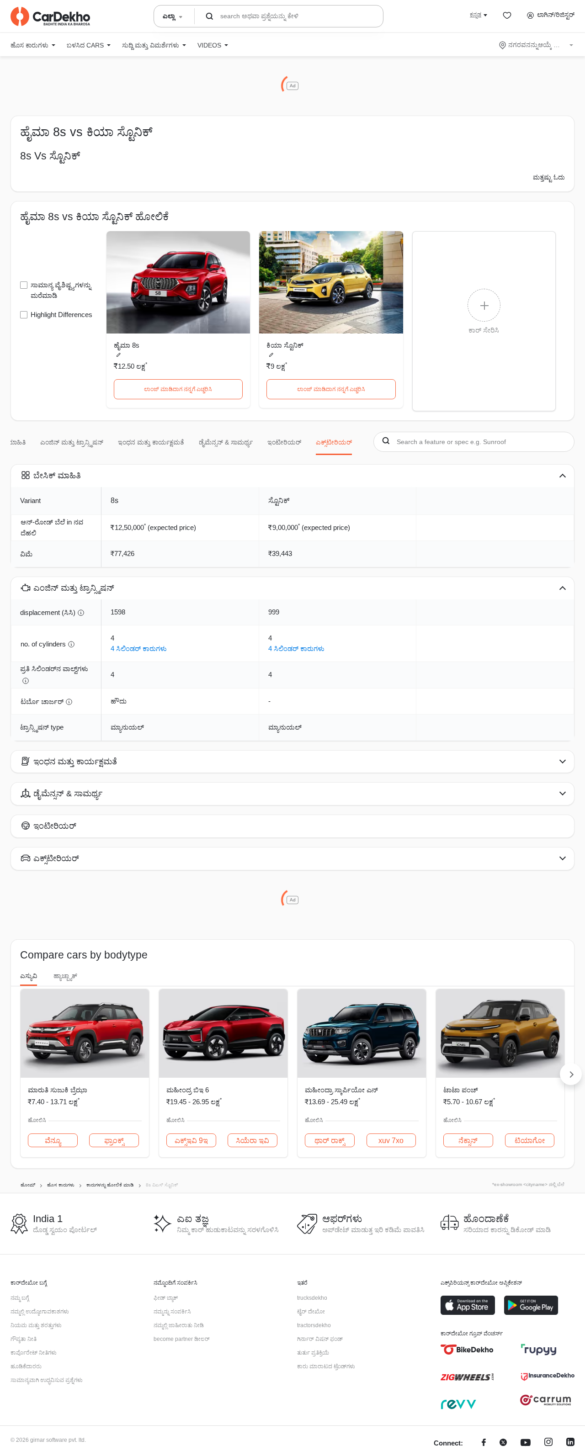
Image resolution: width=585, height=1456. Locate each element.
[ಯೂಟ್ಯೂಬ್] (526, 1443)
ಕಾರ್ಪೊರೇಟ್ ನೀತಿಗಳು (34, 1353)
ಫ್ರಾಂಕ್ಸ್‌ (114, 1140)
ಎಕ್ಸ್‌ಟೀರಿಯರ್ (334, 442)
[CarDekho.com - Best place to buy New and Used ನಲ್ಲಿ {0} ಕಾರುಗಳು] (50, 16)
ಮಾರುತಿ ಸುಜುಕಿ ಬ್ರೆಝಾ (57, 1090)
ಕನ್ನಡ (475, 14)
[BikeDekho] (467, 1349)
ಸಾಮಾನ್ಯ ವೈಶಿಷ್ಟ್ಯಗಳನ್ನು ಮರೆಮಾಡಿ (61, 290)
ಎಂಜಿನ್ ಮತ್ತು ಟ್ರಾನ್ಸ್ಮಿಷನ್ (71, 442)
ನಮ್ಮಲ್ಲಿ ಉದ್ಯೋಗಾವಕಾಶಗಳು (40, 1311)
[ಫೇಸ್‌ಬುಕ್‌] (484, 1443)
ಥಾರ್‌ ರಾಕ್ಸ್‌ (329, 1140)
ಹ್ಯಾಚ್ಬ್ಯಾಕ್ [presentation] (65, 975)
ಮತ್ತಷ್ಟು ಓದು (549, 177)
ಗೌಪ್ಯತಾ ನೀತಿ (24, 1339)
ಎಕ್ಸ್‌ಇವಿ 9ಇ (191, 1140)
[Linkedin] (570, 1443)
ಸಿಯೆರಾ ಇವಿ (252, 1140)
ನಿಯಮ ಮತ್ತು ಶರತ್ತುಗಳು (36, 1325)
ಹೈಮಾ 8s (126, 345)
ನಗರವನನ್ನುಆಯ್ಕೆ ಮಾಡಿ (536, 44)
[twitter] (503, 1443)
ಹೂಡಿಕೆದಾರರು (26, 1366)
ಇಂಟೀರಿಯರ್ (284, 442)
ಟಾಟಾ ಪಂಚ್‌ (460, 1090)
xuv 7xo (391, 1140)
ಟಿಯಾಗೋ (530, 1140)
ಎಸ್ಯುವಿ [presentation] (28, 975)
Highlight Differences (61, 314)
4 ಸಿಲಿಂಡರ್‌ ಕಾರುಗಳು (139, 648)
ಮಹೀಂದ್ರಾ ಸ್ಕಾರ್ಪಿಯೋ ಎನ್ (341, 1090)
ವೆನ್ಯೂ (53, 1140)
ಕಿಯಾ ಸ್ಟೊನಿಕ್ (284, 345)
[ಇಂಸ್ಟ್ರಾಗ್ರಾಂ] (548, 1443)
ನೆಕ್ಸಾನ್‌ (468, 1140)
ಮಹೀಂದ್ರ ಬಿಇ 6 (187, 1090)
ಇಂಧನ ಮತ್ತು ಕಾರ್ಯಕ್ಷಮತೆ (151, 442)
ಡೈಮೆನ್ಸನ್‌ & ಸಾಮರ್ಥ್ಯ (226, 442)
